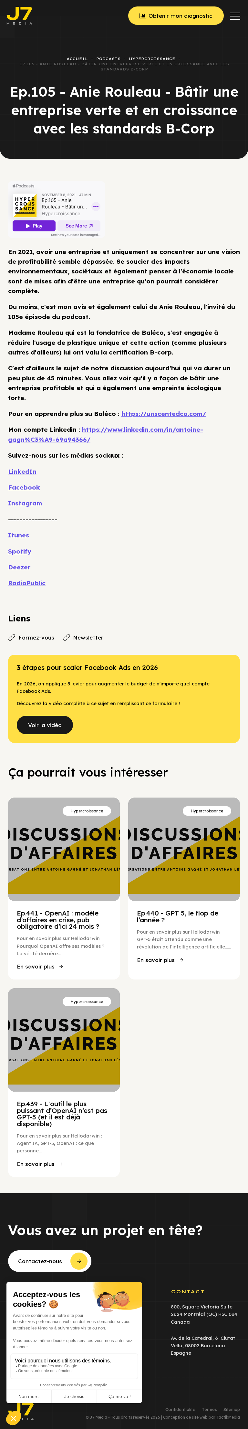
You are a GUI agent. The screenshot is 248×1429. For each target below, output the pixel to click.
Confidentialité (180, 1409)
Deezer (19, 567)
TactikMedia (228, 1417)
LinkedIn (22, 471)
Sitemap (231, 1409)
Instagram (25, 503)
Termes (209, 1409)
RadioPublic (27, 583)
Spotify (19, 551)
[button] (235, 15)
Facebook (24, 487)
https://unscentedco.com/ (163, 414)
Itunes (18, 535)
